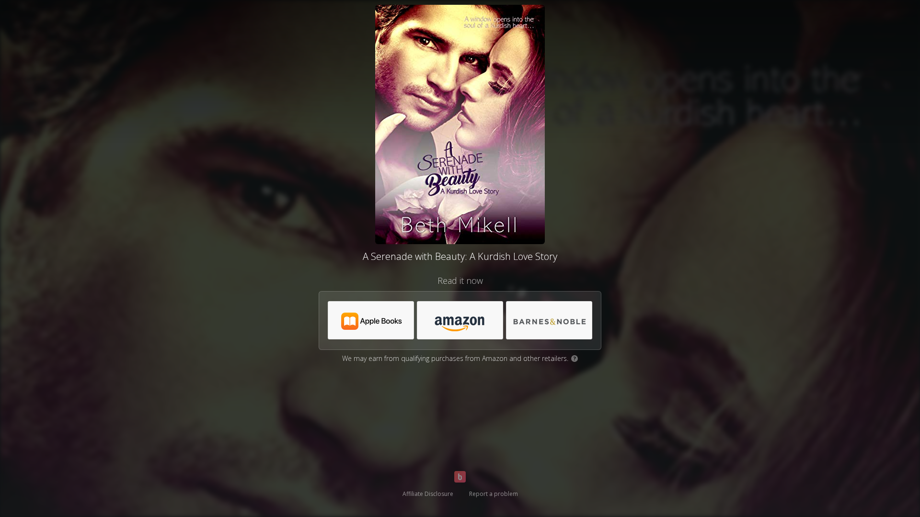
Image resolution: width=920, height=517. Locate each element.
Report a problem (493, 494)
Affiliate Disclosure (427, 494)
